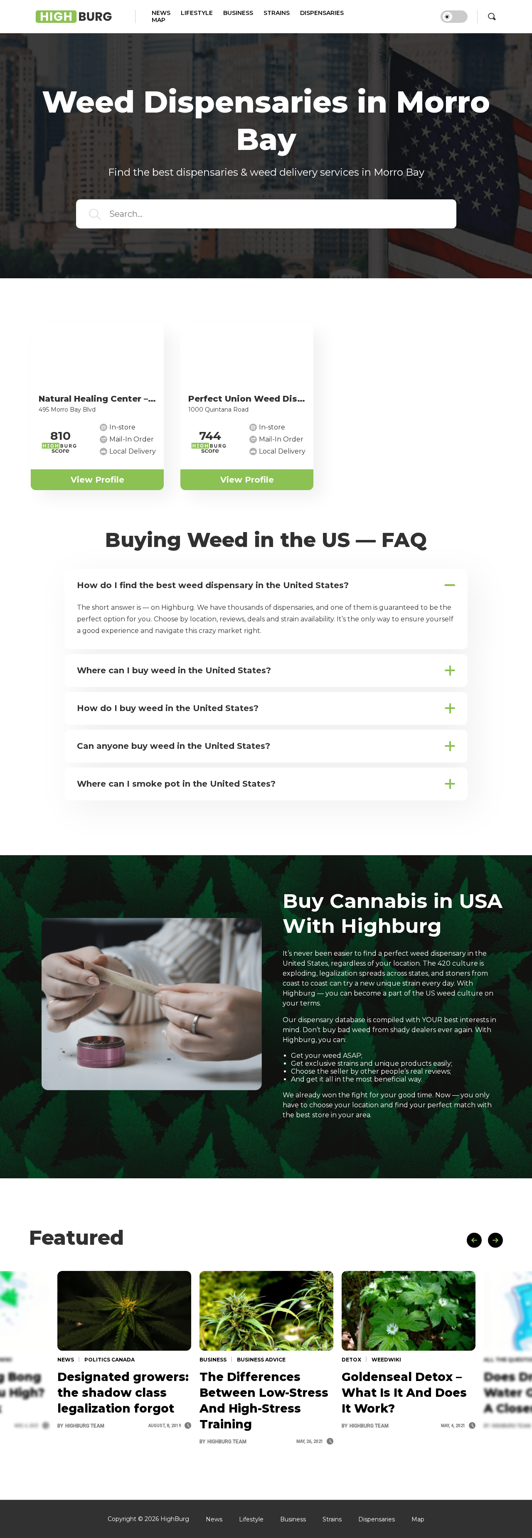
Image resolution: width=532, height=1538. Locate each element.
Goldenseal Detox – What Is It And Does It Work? (404, 1392)
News (161, 13)
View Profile (97, 480)
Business (238, 13)
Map (158, 20)
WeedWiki (385, 1359)
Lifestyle (197, 13)
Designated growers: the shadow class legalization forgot (123, 1392)
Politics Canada (109, 1359)
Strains (277, 13)
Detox (351, 1359)
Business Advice (261, 1359)
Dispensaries (322, 13)
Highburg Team (80, 1426)
